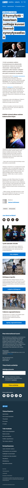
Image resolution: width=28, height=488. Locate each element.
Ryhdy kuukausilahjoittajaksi (9, 431)
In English (5, 423)
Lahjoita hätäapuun (14, 289)
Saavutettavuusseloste (7, 463)
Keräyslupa (5, 475)
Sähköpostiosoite (9, 369)
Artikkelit (5, 208)
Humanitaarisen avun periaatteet (10, 451)
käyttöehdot (14, 379)
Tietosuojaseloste (6, 471)
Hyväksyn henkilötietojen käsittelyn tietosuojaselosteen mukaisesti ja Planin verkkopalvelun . (13, 378)
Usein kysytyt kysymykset (8, 416)
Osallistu (11, 2)
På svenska (5, 421)
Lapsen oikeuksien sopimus (8, 448)
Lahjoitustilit (5, 473)
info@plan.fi (10, 353)
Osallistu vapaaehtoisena (8, 438)
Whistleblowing (6, 461)
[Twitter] (12, 219)
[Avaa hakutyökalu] (24, 2)
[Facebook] (4, 219)
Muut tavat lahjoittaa (7, 436)
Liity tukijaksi (14, 254)
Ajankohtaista (10, 6)
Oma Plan (4, 468)
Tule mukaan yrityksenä (8, 441)
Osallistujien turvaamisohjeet (9, 453)
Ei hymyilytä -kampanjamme (19, 76)
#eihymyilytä (12, 208)
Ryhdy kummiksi (6, 433)
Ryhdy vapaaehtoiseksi (14, 323)
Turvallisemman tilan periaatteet (9, 456)
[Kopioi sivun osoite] (17, 219)
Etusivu (4, 6)
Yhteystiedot (5, 418)
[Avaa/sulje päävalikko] (25, 2)
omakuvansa (10, 87)
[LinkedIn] (8, 219)
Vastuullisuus (5, 458)
